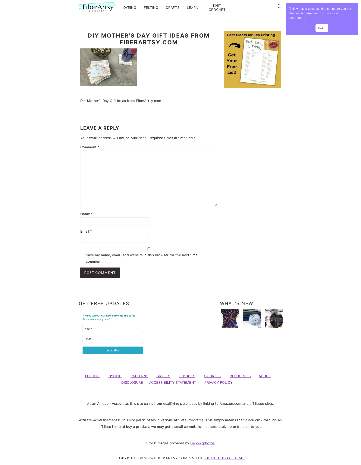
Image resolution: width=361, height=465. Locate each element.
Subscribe (112, 350)
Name (86, 214)
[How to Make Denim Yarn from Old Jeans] (252, 318)
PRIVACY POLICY (218, 382)
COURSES (212, 376)
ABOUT (265, 376)
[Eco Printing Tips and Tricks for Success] (274, 318)
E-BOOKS (187, 376)
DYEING (129, 8)
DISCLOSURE (132, 382)
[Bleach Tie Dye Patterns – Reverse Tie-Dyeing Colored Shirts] (230, 318)
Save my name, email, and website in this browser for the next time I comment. (142, 258)
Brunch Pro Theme (224, 458)
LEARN (192, 8)
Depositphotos (202, 443)
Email (86, 231)
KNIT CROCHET (217, 8)
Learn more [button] (297, 17)
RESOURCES (240, 376)
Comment (89, 147)
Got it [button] (322, 27)
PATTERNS (139, 376)
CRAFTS (172, 8)
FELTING (151, 8)
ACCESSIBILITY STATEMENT (172, 382)
